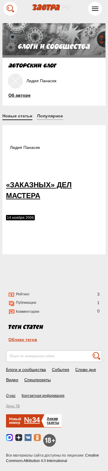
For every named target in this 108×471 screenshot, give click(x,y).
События (60, 369)
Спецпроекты (37, 379)
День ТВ (13, 406)
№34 (32, 420)
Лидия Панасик (25, 147)
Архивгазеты (53, 421)
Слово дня (85, 369)
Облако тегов (22, 339)
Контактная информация (43, 396)
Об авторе (19, 95)
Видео (12, 379)
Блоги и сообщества (26, 369)
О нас (11, 396)
